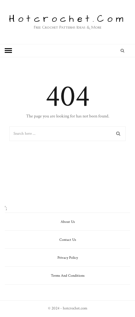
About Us (68, 221)
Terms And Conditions (67, 275)
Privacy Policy (67, 257)
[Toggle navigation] (8, 51)
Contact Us (67, 239)
